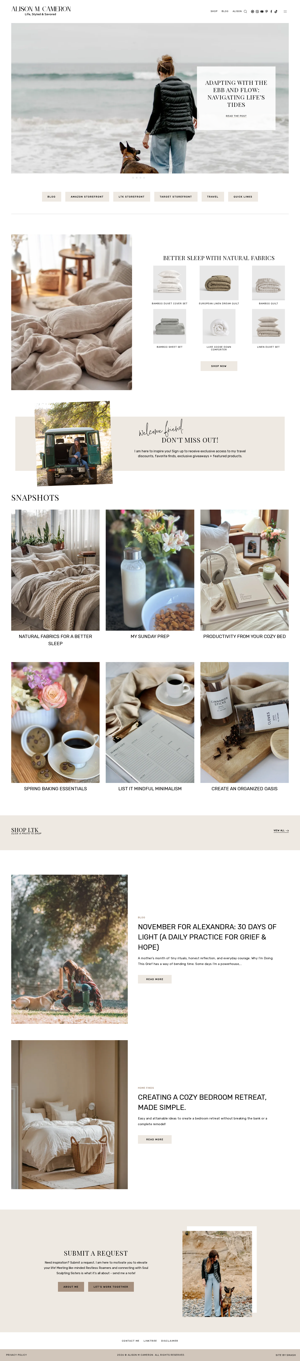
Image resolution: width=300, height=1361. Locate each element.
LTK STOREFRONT (132, 196)
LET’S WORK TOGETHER (111, 1286)
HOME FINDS (146, 1087)
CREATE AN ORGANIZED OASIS (245, 788)
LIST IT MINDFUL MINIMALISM (150, 788)
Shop (214, 11)
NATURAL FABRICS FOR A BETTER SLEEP (55, 640)
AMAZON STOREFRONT (87, 196)
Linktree (150, 1340)
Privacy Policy (16, 1355)
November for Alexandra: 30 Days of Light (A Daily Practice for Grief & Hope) (207, 937)
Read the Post (236, 108)
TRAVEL (213, 196)
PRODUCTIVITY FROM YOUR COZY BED (244, 636)
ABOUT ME (71, 1286)
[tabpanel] (150, 98)
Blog (225, 11)
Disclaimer (169, 1340)
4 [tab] (144, 178)
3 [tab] (140, 178)
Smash (291, 1355)
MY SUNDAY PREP (150, 636)
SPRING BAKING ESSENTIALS (55, 788)
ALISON (237, 11)
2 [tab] (137, 178)
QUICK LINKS (243, 196)
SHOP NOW (219, 366)
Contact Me (131, 1340)
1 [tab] (133, 178)
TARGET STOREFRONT (176, 196)
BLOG (52, 196)
